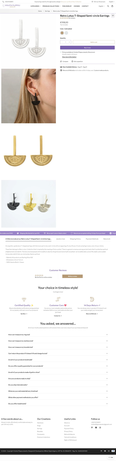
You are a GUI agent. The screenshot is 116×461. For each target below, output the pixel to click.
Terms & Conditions (70, 437)
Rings (39, 425)
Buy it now (87, 47)
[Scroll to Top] (113, 452)
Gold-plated (62, 33)
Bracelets (40, 431)
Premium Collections (43, 437)
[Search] (108, 6)
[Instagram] (100, 427)
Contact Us (57, 315)
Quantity (63, 38)
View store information (69, 57)
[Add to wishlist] (113, 16)
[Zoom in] (53, 17)
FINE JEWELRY (67, 6)
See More (23, 313)
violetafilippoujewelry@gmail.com (101, 424)
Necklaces (40, 422)
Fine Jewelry (40, 434)
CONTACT (85, 6)
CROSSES (77, 6)
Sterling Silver (66, 33)
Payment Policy (69, 428)
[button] (64, 18)
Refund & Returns (69, 434)
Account (66, 425)
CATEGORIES (35, 6)
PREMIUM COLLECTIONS (51, 6)
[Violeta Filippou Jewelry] (11, 6)
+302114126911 (96, 422)
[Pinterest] (92, 427)
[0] (112, 6)
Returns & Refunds (91, 313)
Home (40, 11)
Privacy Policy (68, 431)
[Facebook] (96, 427)
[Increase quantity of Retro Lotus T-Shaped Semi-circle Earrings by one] (69, 42)
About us (67, 422)
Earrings (47, 11)
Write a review (72, 276)
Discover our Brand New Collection (71, 1)
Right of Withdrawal (70, 440)
